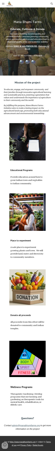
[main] (27, 22)
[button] (3, 3)
